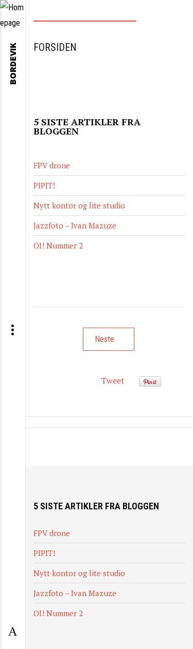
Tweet (113, 380)
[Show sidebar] (12, 632)
